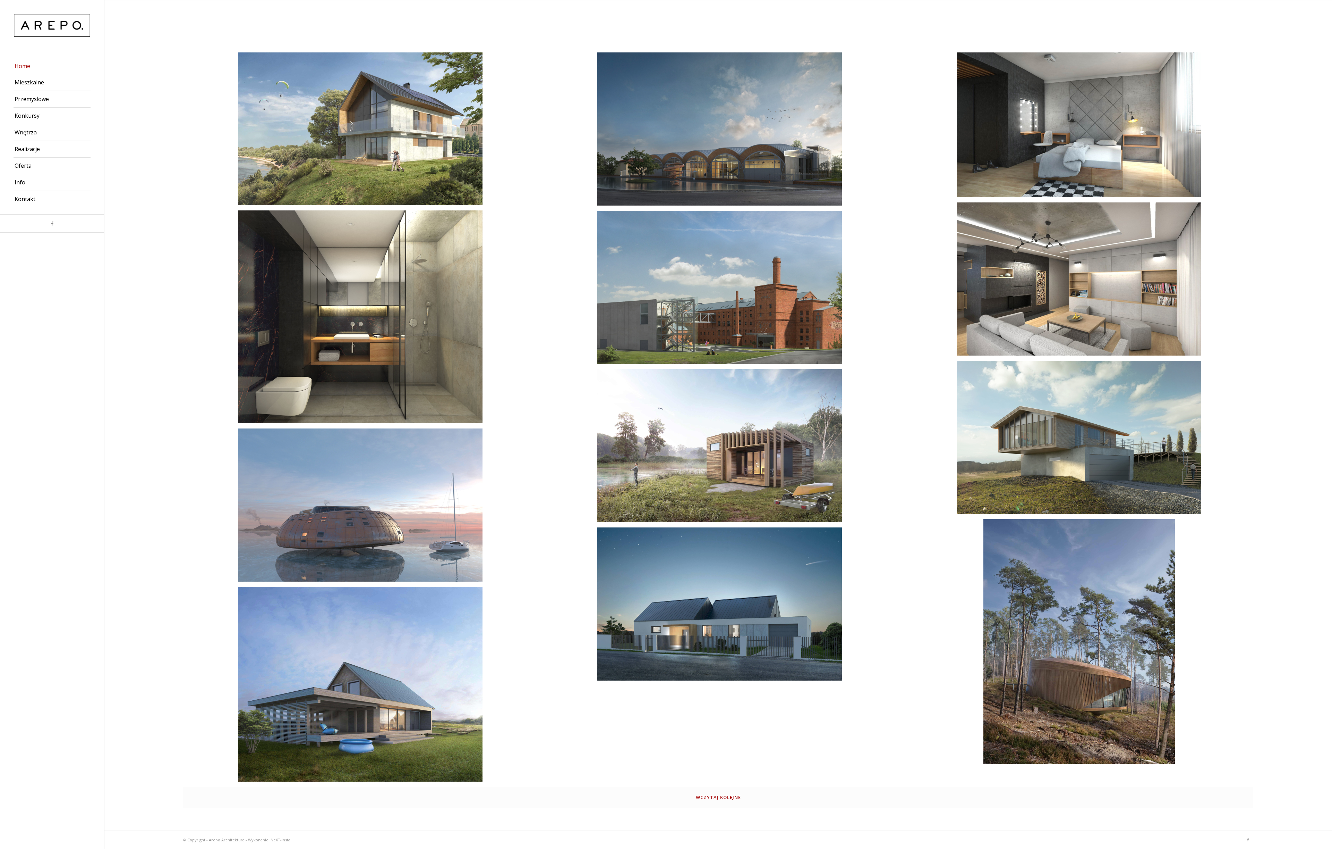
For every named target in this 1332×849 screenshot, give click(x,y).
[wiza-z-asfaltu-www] (722, 606)
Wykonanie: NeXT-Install (270, 839)
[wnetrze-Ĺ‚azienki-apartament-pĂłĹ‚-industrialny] (363, 319)
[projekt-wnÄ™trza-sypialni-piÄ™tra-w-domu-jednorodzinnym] (1081, 127)
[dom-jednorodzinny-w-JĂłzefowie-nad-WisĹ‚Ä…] (363, 131)
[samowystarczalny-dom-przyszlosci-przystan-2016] (363, 507)
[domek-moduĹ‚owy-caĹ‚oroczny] (722, 448)
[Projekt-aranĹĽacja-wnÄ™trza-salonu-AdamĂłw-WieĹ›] (1081, 281)
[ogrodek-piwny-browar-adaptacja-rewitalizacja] (722, 131)
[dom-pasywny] (363, 687)
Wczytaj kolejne (718, 797)
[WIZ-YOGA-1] (1081, 644)
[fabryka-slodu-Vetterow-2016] (722, 290)
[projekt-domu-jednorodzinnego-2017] (1081, 440)
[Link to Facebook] (52, 223)
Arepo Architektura (227, 839)
